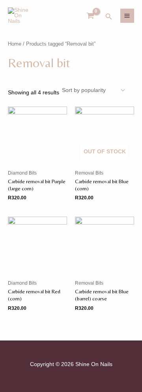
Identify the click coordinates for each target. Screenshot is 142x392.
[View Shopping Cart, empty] (90, 16)
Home (14, 44)
